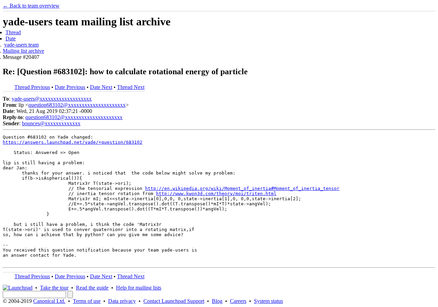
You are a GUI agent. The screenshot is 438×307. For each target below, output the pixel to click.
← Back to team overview (31, 6)
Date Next (101, 87)
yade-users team (21, 45)
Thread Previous (32, 87)
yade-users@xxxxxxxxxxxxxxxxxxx (52, 99)
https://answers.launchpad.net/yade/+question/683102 (72, 142)
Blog (217, 301)
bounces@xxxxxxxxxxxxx (51, 123)
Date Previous (70, 87)
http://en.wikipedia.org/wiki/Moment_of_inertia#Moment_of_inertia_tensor (242, 188)
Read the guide (92, 288)
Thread (13, 32)
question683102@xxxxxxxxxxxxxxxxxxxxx (77, 105)
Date (10, 38)
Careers (238, 301)
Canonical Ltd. (49, 301)
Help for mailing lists (138, 288)
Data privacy (122, 301)
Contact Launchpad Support (173, 301)
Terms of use (87, 301)
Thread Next (130, 87)
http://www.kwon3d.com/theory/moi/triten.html (216, 193)
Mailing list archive (23, 51)
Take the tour (54, 288)
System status (268, 301)
